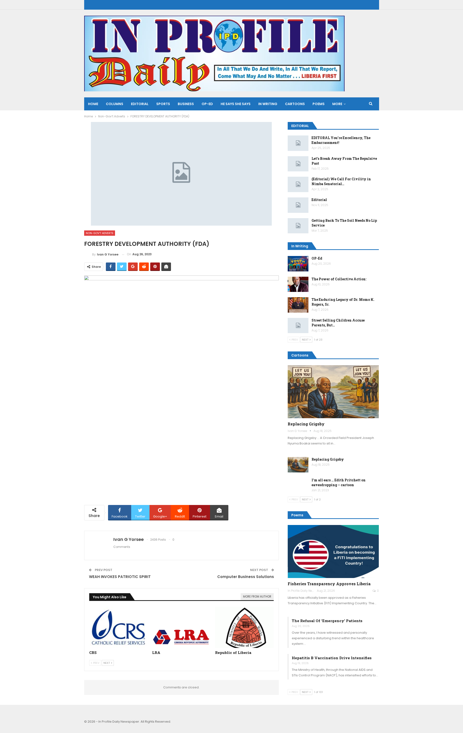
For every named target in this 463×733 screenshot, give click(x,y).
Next (107, 663)
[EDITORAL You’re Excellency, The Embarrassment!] (298, 143)
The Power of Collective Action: (339, 279)
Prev (95, 663)
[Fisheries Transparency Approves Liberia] (333, 551)
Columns (114, 103)
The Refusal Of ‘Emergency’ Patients (327, 620)
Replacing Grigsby (306, 423)
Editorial (140, 103)
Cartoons (295, 103)
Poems (319, 103)
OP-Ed (317, 258)
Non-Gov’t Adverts (99, 233)
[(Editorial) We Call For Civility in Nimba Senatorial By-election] (298, 184)
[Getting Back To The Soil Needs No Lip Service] (298, 226)
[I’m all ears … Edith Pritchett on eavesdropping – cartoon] (298, 485)
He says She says (236, 103)
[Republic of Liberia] (244, 627)
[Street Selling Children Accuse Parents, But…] (298, 325)
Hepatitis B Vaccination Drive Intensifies (332, 657)
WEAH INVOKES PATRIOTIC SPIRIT (120, 576)
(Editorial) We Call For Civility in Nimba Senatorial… (341, 181)
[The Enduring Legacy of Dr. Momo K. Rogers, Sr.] (298, 305)
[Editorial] (298, 205)
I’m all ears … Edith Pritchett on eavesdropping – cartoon (339, 482)
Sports (163, 103)
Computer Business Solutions (245, 576)
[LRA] (181, 627)
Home (93, 103)
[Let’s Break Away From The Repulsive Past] (298, 164)
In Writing (267, 103)
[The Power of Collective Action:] (298, 284)
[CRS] (118, 627)
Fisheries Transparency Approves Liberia (329, 583)
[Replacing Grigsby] (333, 391)
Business (186, 103)
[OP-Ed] (298, 263)
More (337, 103)
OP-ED (207, 103)
